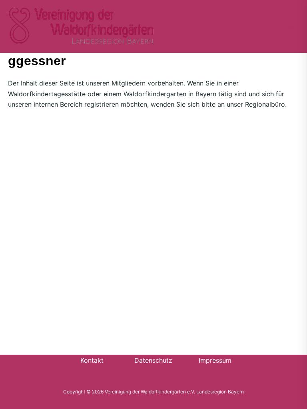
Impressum (215, 360)
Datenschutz (153, 360)
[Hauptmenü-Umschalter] (290, 26)
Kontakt (92, 360)
